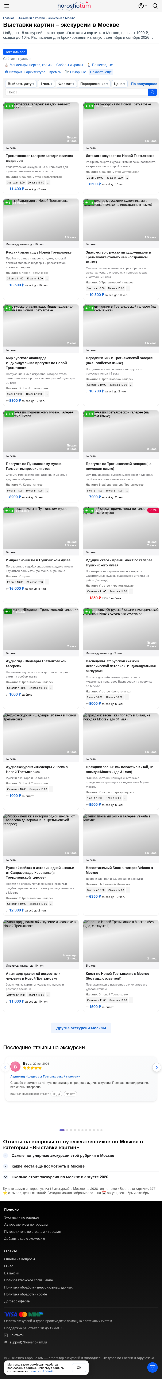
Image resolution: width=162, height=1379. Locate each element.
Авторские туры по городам (26, 1267)
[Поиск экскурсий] (152, 92)
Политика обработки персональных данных (38, 1330)
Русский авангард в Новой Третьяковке (39, 252)
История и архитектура (27, 71)
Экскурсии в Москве (61, 17)
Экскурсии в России (31, 17)
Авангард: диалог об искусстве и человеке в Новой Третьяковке (33, 976)
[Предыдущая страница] (5, 1067)
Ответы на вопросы (19, 1301)
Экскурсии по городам (21, 1260)
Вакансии (11, 1316)
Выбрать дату (20, 83)
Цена (118, 83)
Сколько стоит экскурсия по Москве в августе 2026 (60, 1219)
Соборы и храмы (69, 64)
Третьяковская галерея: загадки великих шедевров (39, 158)
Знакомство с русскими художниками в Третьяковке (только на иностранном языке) (118, 257)
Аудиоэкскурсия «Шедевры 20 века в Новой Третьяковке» (37, 769)
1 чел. (45, 83)
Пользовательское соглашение (28, 1323)
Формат (65, 83)
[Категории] (152, 1367)
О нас (8, 1308)
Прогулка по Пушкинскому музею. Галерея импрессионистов (34, 466)
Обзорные (78, 71)
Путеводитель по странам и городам (32, 1274)
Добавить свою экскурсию (24, 1281)
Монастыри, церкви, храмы (31, 64)
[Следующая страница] (156, 1067)
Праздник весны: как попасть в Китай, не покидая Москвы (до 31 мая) (120, 769)
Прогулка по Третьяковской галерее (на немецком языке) (118, 466)
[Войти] (142, 6)
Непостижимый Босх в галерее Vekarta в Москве (119, 870)
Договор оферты (17, 1344)
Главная (9, 17)
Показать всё (15, 51)
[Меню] (6, 6)
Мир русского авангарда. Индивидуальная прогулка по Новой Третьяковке (36, 362)
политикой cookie (42, 1371)
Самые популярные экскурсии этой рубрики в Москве (63, 1198)
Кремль (55, 71)
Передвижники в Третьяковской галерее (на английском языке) (119, 360)
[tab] (60, 1173)
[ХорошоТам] (73, 6)
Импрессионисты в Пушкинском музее (38, 560)
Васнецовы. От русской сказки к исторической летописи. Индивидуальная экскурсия (121, 666)
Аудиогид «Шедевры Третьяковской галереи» (36, 663)
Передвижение (92, 83)
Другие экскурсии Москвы (81, 1028)
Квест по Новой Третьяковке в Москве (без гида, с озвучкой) (117, 976)
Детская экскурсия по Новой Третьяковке (120, 155)
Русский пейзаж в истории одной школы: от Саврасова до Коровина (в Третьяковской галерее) (40, 872)
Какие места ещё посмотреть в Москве (48, 1208)
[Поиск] (155, 6)
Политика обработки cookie (25, 1337)
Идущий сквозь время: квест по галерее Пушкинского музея (119, 562)
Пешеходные (102, 64)
